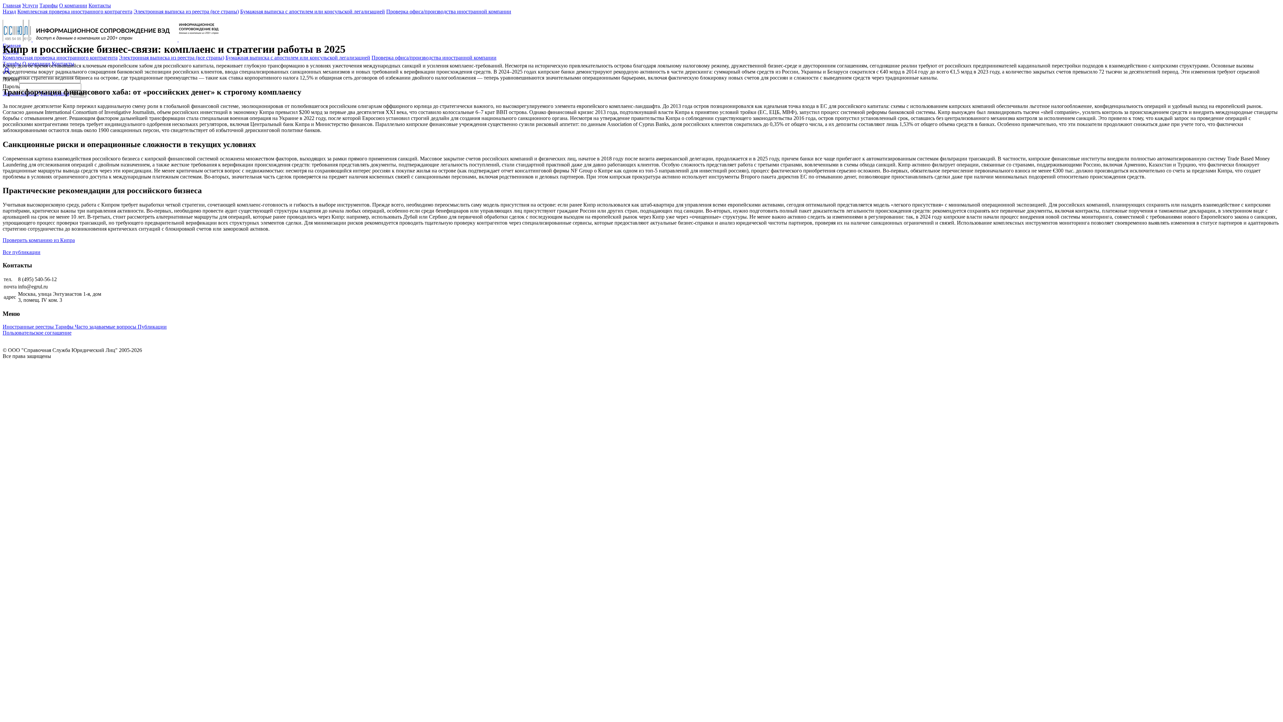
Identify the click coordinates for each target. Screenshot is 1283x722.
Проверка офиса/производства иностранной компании (448, 11)
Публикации (152, 327)
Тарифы (48, 5)
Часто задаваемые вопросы (106, 327)
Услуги (30, 5)
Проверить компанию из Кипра (39, 240)
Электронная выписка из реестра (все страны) (186, 11)
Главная (12, 5)
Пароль (11, 86)
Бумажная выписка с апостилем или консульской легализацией (312, 11)
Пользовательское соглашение (37, 333)
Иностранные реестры (29, 327)
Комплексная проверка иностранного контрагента (74, 11)
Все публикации (21, 252)
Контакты (100, 5)
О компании (73, 5)
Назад (9, 11)
